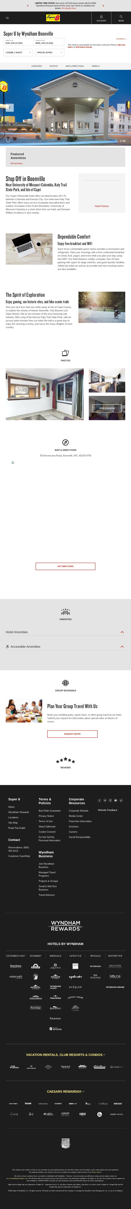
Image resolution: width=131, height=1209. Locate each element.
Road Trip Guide (16, 828)
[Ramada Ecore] (55, 1029)
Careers (73, 831)
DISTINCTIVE (115, 956)
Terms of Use (46, 821)
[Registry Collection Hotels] (115, 966)
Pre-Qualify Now (69, 8)
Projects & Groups (48, 881)
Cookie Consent (47, 831)
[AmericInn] (55, 998)
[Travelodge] (36, 1008)
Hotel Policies (102, 206)
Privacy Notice (46, 816)
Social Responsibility (79, 837)
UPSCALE (95, 956)
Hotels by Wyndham (65, 944)
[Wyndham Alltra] (75, 1008)
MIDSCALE (55, 956)
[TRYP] (75, 966)
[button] (28, 5)
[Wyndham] (95, 966)
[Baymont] (55, 1008)
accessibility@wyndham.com (18, 1178)
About (11, 806)
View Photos (107, 408)
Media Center (76, 816)
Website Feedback (107, 810)
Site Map (13, 822)
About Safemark (47, 826)
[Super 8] (36, 977)
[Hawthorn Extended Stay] (16, 966)
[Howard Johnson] (36, 998)
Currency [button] (120, 39)
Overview (36, 66)
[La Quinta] (55, 966)
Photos (54, 66)
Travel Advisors (47, 895)
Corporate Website (78, 810)
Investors (74, 826)
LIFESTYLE (75, 956)
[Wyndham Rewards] (65, 926)
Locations (13, 817)
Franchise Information (80, 821)
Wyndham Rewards (18, 812)
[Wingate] (55, 977)
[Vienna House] (75, 998)
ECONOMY (36, 956)
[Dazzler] (75, 987)
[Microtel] (36, 987)
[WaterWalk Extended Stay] (16, 977)
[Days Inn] (36, 966)
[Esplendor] (75, 977)
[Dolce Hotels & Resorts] (115, 977)
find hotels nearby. (84, 47)
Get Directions (66, 566)
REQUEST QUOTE (72, 734)
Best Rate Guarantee (50, 810)
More (95, 66)
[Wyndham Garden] (55, 987)
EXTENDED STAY (15, 956)
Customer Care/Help (19, 856)
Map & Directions (75, 66)
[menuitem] (7, 18)
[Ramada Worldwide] (55, 1018)
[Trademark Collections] (95, 977)
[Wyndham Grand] (115, 987)
